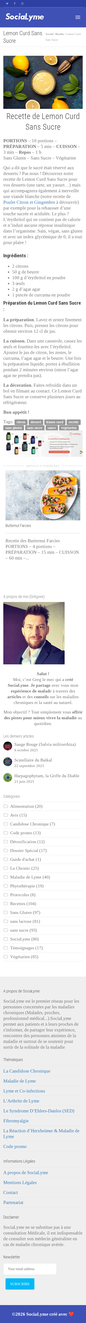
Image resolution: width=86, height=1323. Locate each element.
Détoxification (23, 841)
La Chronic (20, 868)
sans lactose (21, 921)
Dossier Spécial (24, 850)
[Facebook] (14, 3)
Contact (10, 1192)
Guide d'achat (22, 859)
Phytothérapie (22, 886)
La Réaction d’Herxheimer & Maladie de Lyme (41, 1133)
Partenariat (13, 1202)
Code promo (21, 833)
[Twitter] (7, 3)
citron (21, 422)
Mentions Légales (20, 1182)
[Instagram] (22, 3)
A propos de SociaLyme (25, 1172)
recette (74, 422)
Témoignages (22, 948)
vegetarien (69, 428)
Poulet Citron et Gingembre (29, 202)
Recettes (59, 34)
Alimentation (22, 806)
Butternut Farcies (18, 525)
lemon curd (54, 422)
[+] (43, 495)
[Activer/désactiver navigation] (78, 17)
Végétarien (20, 956)
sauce (52, 428)
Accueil (49, 34)
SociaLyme (20, 939)
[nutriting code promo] (43, 443)
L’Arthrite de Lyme (21, 1101)
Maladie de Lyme (25, 877)
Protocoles (19, 894)
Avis (14, 815)
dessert (36, 422)
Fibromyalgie (16, 1120)
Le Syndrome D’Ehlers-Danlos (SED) (38, 1110)
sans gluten (13, 428)
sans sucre (34, 428)
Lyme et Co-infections (24, 1091)
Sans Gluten (21, 912)
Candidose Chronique (29, 824)
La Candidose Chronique (26, 1071)
